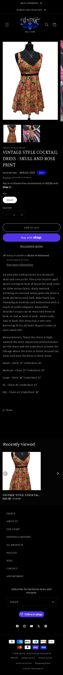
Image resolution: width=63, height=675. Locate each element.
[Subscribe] (52, 602)
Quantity (7, 207)
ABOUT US (12, 521)
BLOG (9, 560)
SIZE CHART (13, 529)
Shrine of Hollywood (29, 653)
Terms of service (24, 663)
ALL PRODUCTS (14, 544)
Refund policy (28, 658)
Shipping (7, 177)
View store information (19, 264)
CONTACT (12, 568)
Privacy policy (45, 658)
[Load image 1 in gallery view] (12, 133)
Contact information (33, 668)
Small (9, 199)
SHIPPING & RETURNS (18, 536)
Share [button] (9, 409)
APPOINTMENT (14, 576)
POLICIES (11, 552)
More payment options (31, 246)
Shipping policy (43, 663)
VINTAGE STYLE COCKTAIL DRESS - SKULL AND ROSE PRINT (21, 495)
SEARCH (11, 513)
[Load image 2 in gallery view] (31, 133)
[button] (7, 24)
